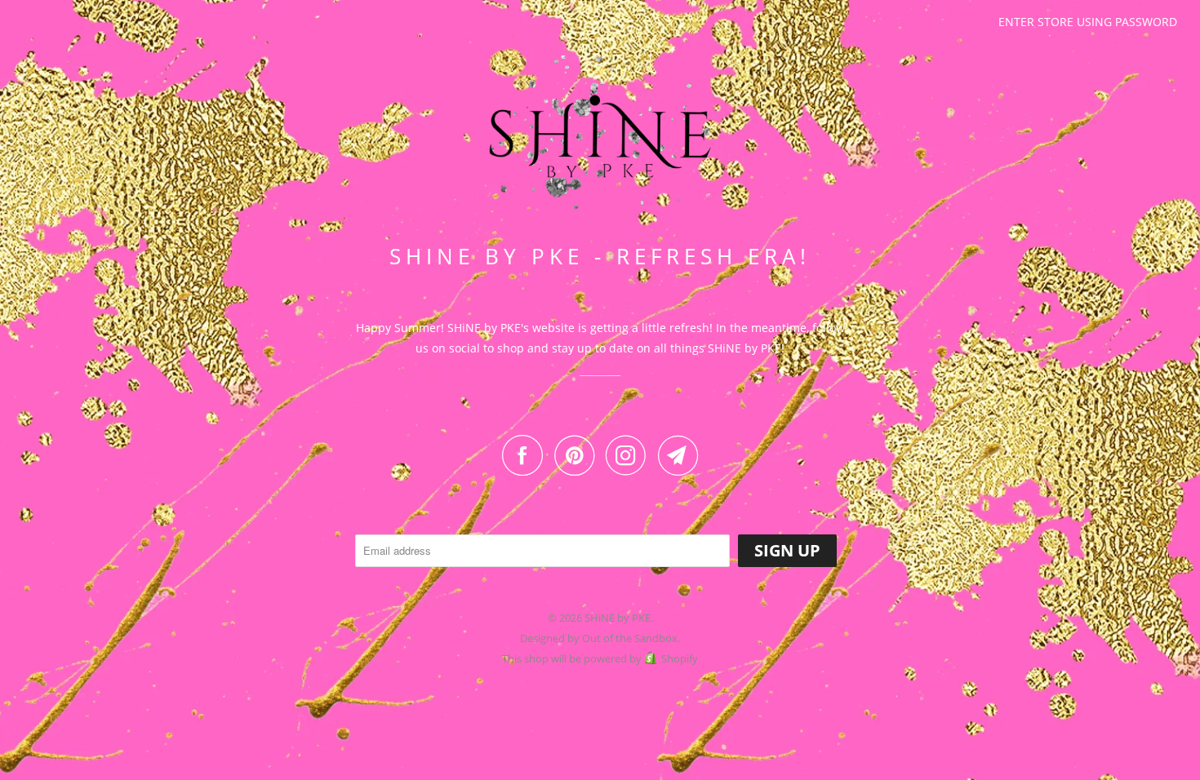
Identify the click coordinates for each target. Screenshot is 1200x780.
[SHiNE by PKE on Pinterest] (578, 455)
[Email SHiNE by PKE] (678, 455)
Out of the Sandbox (630, 638)
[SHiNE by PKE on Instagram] (630, 455)
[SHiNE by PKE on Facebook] (526, 455)
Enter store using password (1087, 21)
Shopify (679, 658)
